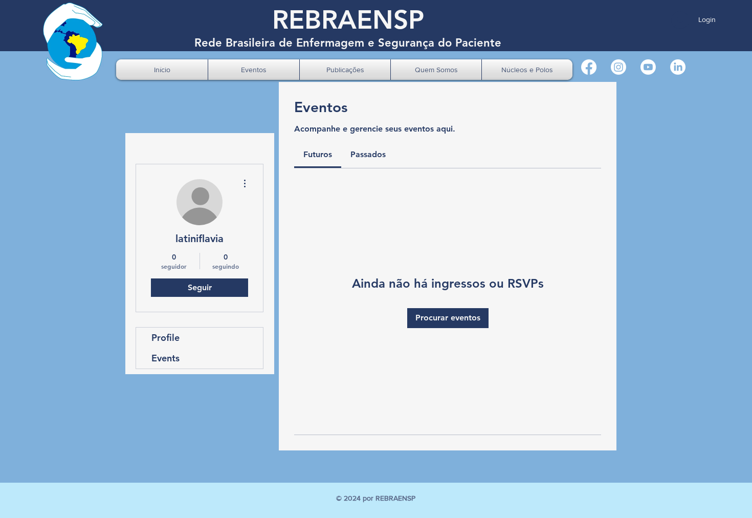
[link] (317, 154)
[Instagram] (618, 67)
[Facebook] (588, 67)
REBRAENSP (348, 19)
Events (165, 358)
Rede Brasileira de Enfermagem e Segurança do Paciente (347, 43)
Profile (165, 337)
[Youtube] (648, 67)
